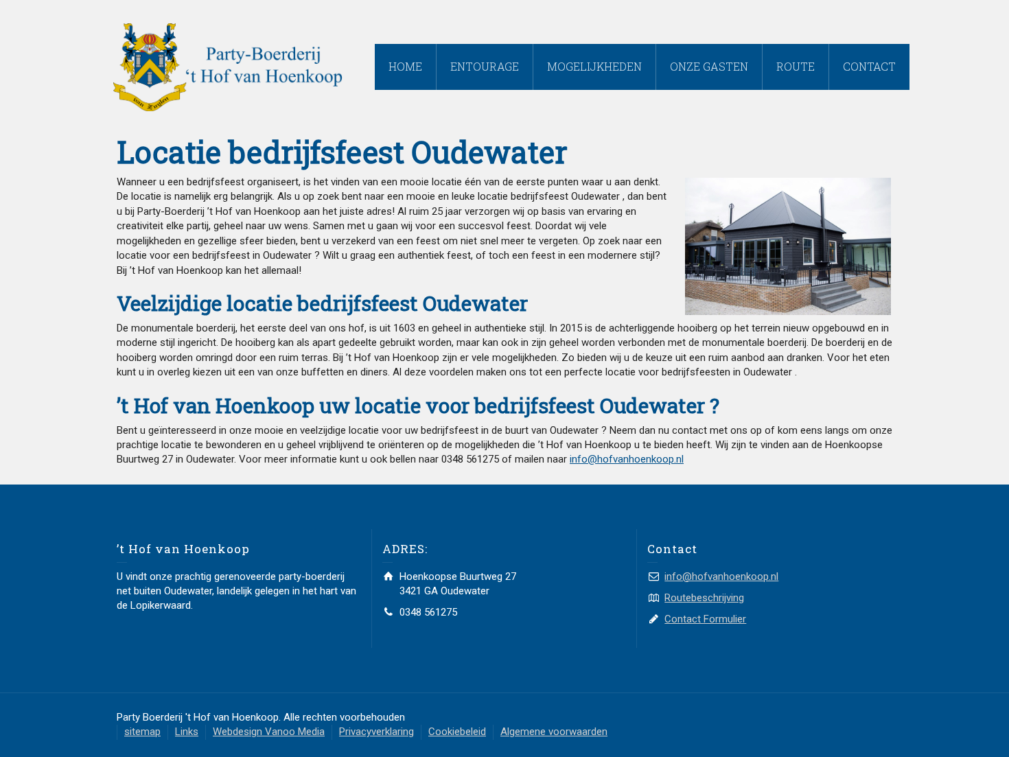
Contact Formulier (705, 619)
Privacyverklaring (376, 731)
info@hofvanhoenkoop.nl (627, 459)
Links (186, 731)
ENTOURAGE (484, 66)
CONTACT (869, 66)
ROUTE (795, 66)
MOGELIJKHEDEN (594, 66)
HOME (405, 66)
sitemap (142, 731)
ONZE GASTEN (709, 66)
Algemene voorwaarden (553, 731)
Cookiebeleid (457, 731)
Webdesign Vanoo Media (269, 731)
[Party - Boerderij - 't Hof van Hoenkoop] (228, 66)
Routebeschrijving (704, 598)
